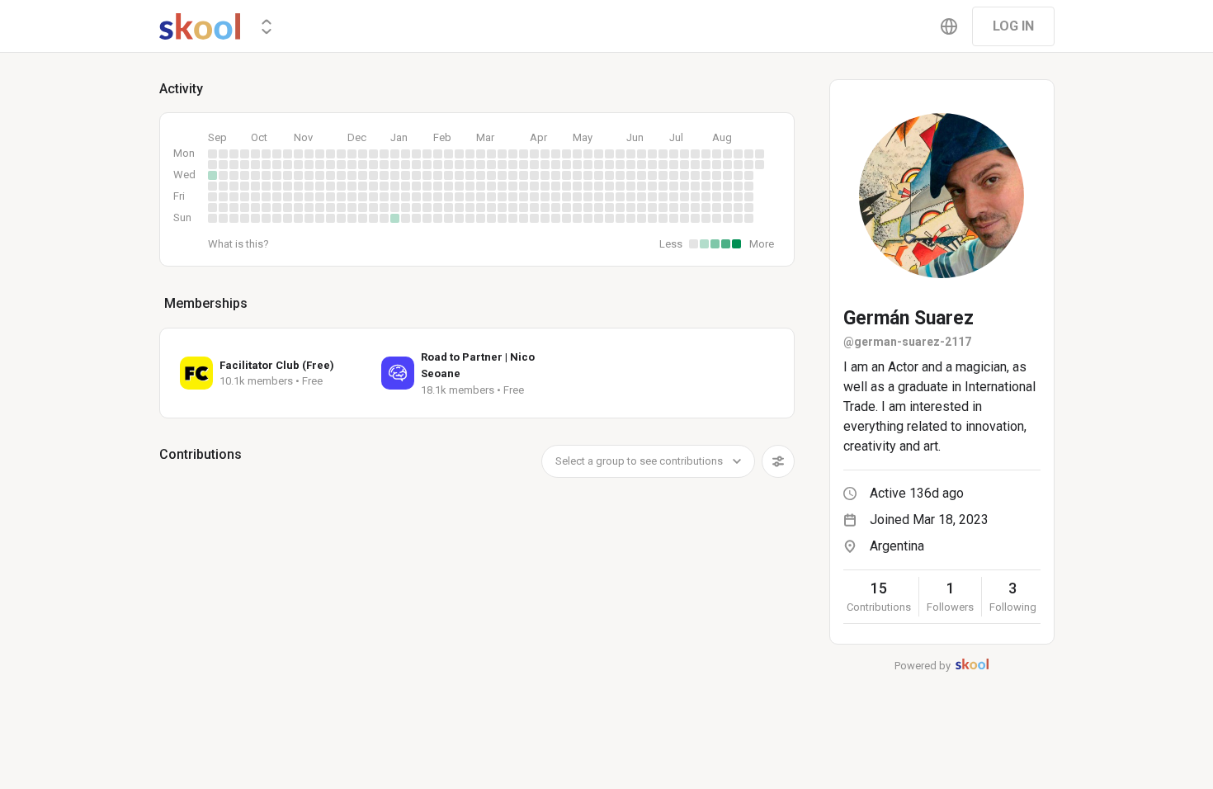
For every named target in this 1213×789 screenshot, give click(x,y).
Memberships (206, 303)
